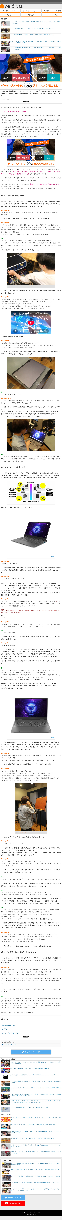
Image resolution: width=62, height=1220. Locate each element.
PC (4, 1045)
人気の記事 (5, 11)
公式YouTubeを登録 (15, 1203)
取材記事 (46, 11)
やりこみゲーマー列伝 (51, 15)
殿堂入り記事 (31, 15)
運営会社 (29, 1212)
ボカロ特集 (26, 11)
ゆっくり (36, 11)
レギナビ (5, 1029)
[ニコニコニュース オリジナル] (11, 6)
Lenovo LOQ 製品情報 (9, 1025)
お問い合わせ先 (36, 1212)
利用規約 (24, 1212)
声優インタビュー (10, 15)
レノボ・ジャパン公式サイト (11, 1033)
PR (9, 1045)
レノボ (14, 1045)
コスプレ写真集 (57, 11)
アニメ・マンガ (15, 11)
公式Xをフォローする (14, 1197)
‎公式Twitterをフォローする (32, 1052)
